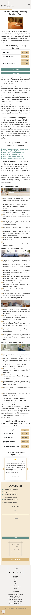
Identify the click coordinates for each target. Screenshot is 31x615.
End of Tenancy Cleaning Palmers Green (13, 152)
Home (15, 579)
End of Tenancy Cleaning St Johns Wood (13, 158)
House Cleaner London (10, 497)
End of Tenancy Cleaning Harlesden (12, 151)
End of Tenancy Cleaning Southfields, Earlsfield (15, 149)
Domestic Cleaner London (11, 494)
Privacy (16, 585)
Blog (15, 588)
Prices (15, 583)
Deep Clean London (9, 492)
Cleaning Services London (11, 489)
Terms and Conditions (15, 586)
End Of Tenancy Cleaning (11, 499)
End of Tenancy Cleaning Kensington (12, 154)
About (15, 581)
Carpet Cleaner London (10, 502)
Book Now (16, 69)
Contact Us (15, 73)
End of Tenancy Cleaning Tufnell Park (13, 156)
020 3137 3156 (15, 559)
